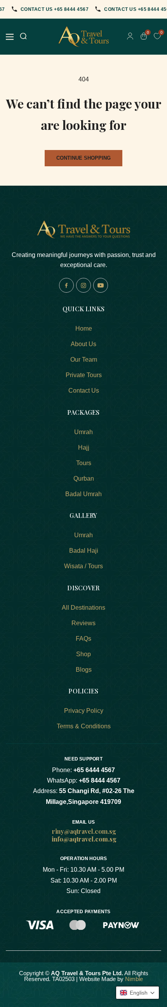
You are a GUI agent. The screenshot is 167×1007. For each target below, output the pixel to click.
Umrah (83, 432)
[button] (137, 992)
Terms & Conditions (84, 726)
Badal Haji (83, 550)
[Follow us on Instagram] (83, 285)
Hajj (83, 447)
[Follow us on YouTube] (100, 285)
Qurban (83, 478)
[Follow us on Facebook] (66, 285)
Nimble (134, 979)
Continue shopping (83, 158)
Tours (83, 463)
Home (83, 328)
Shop (83, 654)
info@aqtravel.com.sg (84, 839)
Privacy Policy (83, 710)
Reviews (83, 623)
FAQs (83, 638)
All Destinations (83, 607)
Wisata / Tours (83, 566)
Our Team (83, 359)
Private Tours (84, 375)
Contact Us (83, 390)
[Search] (23, 36)
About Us (83, 344)
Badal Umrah (83, 494)
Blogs (84, 669)
